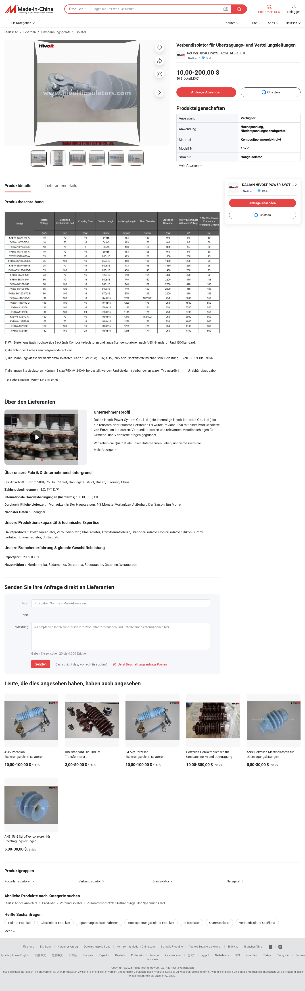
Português (137, 955)
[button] (226, 9)
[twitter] (280, 946)
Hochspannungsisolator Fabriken (151, 923)
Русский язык (173, 955)
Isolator (80, 32)
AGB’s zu (170, 975)
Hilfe (254, 23)
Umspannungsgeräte (56, 32)
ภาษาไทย (251, 955)
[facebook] (270, 946)
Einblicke (233, 946)
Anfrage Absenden (206, 92)
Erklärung (46, 946)
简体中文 (40, 955)
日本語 (73, 955)
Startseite (11, 32)
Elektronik (29, 32)
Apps (271, 23)
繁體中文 (57, 955)
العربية (205, 955)
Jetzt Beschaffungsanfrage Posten (140, 664)
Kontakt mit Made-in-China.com (136, 946)
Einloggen (294, 12)
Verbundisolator (90, 881)
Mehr (8, 931)
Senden (41, 664)
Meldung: (22, 627)
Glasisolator (160, 881)
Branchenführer (253, 946)
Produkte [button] (76, 8)
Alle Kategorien (20, 23)
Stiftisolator (192, 923)
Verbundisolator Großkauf (257, 923)
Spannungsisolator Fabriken (99, 923)
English (24, 955)
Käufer (230, 23)
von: (26, 603)
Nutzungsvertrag (68, 946)
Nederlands (222, 955)
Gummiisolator (219, 923)
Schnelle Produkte (172, 946)
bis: (26, 615)
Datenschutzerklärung (97, 946)
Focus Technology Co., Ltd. (149, 967)
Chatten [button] (273, 92)
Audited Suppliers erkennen (205, 946)
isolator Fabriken (19, 923)
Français (88, 955)
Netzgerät (233, 881)
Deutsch (120, 955)
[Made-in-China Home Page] (28, 9)
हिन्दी (237, 955)
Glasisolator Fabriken (55, 923)
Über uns (28, 946)
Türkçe (267, 955)
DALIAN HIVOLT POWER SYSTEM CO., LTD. (216, 53)
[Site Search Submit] (239, 9)
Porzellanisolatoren (17, 881)
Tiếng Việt (283, 955)
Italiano (154, 955)
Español (104, 955)
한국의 (192, 955)
